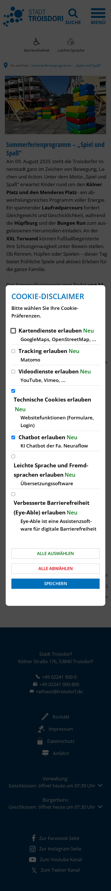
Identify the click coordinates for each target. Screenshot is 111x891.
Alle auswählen (55, 553)
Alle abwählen (55, 568)
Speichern (55, 583)
